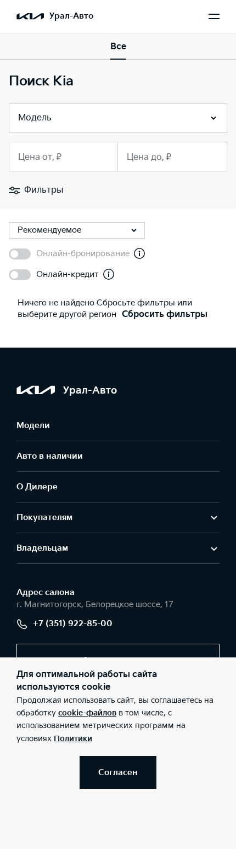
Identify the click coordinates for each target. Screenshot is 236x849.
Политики (73, 738)
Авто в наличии (49, 456)
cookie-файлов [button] (87, 713)
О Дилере (37, 487)
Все (118, 47)
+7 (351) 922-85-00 (73, 624)
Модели (33, 425)
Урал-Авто (71, 16)
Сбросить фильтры (164, 314)
